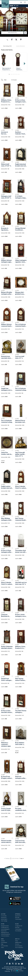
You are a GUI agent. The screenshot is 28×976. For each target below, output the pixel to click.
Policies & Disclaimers (5, 934)
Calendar (3, 940)
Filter (5, 80)
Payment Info (3, 930)
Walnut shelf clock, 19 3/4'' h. (6, 165)
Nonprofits (17, 917)
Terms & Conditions (5, 935)
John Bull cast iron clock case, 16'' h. (21, 583)
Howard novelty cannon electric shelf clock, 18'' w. (6, 842)
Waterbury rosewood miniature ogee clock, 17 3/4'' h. (6, 745)
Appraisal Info (18, 915)
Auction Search (4, 919)
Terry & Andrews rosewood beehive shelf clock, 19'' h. (21, 326)
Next (21, 858)
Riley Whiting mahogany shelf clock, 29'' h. (6, 520)
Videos (2, 947)
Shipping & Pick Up (5, 932)
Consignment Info (18, 925)
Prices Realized (18, 930)
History (16, 940)
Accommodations (18, 945)
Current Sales (3, 915)
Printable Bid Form (5, 927)
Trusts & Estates (18, 919)
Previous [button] (3, 63)
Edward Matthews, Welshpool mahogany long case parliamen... (20, 68)
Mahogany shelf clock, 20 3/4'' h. (6, 197)
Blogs (2, 944)
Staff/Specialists (18, 942)
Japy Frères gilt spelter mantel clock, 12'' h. (20, 454)
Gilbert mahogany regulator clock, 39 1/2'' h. (21, 262)
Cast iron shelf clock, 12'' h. (19, 357)
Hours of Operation (19, 947)
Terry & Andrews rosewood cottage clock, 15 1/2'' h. (21, 390)
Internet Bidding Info (5, 929)
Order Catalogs (4, 920)
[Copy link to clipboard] (7, 40)
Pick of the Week (4, 945)
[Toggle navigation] (25, 2)
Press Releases (4, 942)
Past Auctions (3, 917)
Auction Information (20, 46)
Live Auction (6, 13)
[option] (7, 62)
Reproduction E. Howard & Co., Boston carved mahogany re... (6, 68)
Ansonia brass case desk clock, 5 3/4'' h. (6, 358)
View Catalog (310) (12, 32)
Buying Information (5, 925)
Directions (17, 944)
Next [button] (24, 63)
